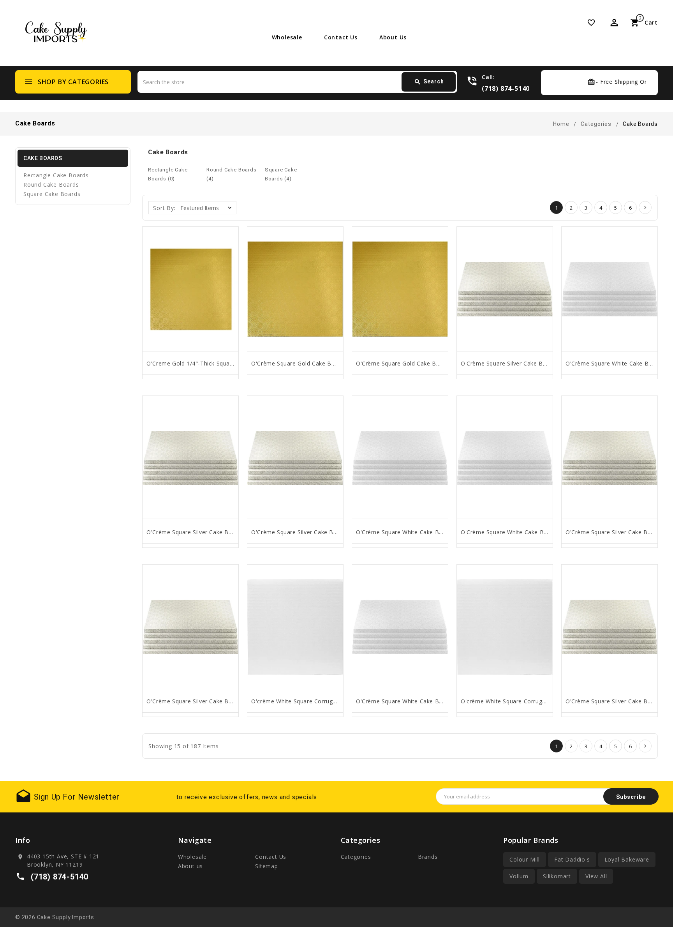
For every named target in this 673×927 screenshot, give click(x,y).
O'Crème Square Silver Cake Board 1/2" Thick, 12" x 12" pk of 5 (233, 701)
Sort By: (164, 208)
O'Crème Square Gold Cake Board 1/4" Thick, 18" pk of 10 (330, 363)
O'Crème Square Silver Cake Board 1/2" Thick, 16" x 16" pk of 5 (338, 532)
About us (393, 37)
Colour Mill (524, 859)
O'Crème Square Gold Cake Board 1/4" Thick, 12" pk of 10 (435, 363)
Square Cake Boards (51, 194)
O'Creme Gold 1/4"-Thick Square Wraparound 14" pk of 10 (226, 363)
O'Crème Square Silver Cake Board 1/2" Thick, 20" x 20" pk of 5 (547, 363)
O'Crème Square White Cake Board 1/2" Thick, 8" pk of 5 (433, 532)
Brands (428, 856)
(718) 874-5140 (506, 88)
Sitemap (266, 866)
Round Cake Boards (51, 184)
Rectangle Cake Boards (56, 175)
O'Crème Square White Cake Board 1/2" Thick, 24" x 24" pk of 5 (548, 532)
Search (429, 81)
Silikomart (557, 876)
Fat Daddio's (572, 859)
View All (596, 876)
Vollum (519, 876)
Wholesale (287, 37)
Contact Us (341, 37)
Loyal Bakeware (626, 859)
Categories (356, 856)
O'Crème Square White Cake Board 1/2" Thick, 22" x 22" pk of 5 (443, 701)
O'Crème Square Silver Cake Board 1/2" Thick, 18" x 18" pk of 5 (233, 532)
